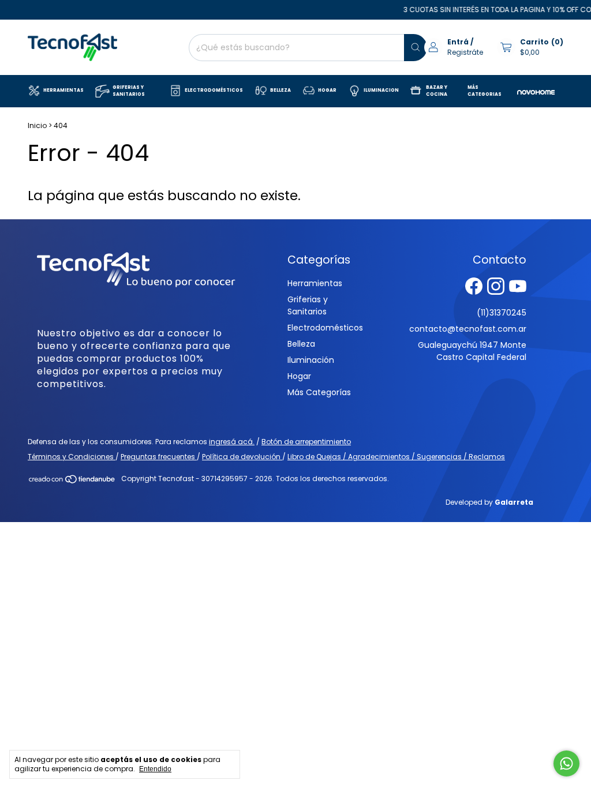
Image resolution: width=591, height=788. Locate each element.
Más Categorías (319, 392)
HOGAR (327, 90)
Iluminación (310, 360)
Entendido (155, 769)
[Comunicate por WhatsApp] (566, 763)
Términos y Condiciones (71, 456)
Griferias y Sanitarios (307, 305)
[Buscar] (415, 47)
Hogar (299, 376)
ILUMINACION (381, 90)
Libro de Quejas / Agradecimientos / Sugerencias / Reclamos (396, 456)
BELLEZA (280, 90)
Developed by (489, 502)
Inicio (37, 125)
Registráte (465, 52)
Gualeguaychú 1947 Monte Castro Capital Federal (472, 351)
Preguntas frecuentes (159, 456)
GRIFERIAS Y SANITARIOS (129, 90)
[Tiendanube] (72, 481)
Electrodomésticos (325, 327)
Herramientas (314, 283)
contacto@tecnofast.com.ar (467, 329)
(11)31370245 (501, 312)
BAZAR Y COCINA (436, 90)
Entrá (458, 42)
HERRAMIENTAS (63, 90)
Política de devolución (242, 456)
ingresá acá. (232, 441)
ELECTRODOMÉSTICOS (214, 90)
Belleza (301, 344)
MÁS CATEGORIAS (484, 90)
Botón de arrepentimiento (306, 441)
